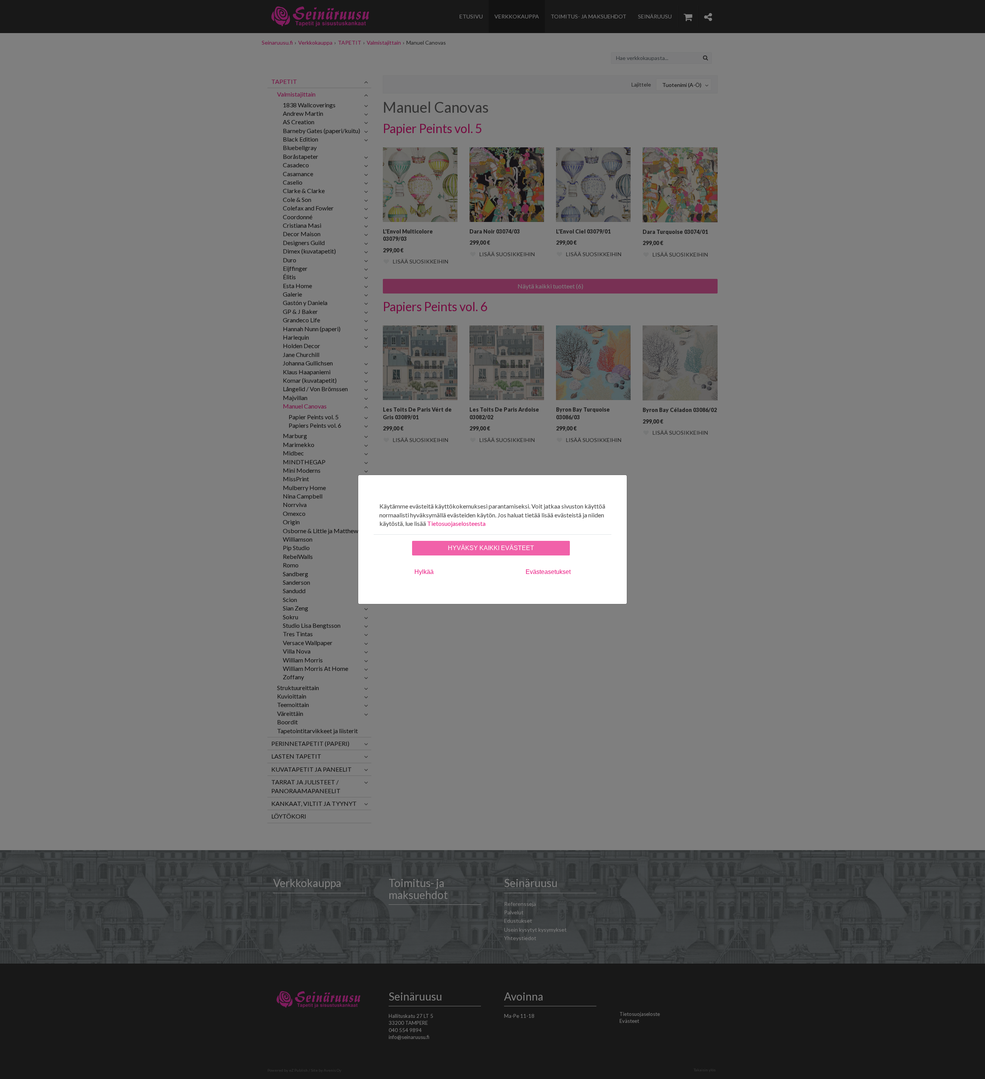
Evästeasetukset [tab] (548, 572)
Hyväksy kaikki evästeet (491, 548)
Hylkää (424, 572)
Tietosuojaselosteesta (456, 523)
